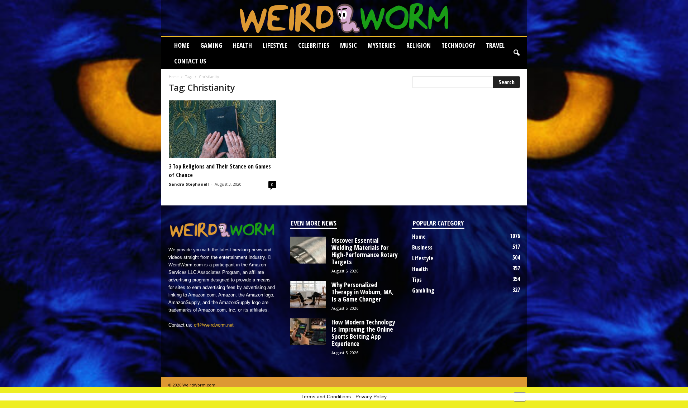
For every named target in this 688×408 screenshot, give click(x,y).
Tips (417, 280)
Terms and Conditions (326, 396)
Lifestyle (275, 45)
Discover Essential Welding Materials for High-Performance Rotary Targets (364, 251)
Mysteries (382, 45)
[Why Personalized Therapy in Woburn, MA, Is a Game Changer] (308, 294)
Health (242, 45)
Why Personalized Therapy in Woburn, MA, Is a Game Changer (362, 291)
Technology (458, 45)
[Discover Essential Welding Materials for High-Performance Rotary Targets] (308, 250)
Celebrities (313, 45)
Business (422, 247)
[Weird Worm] (344, 18)
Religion (418, 45)
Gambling (423, 290)
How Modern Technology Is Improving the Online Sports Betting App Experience (363, 333)
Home (182, 45)
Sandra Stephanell (189, 184)
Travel (495, 45)
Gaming (211, 45)
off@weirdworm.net (214, 325)
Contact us (190, 61)
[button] (516, 53)
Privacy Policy (371, 396)
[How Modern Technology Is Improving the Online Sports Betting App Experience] (308, 331)
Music (348, 45)
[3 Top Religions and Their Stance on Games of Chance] (222, 129)
